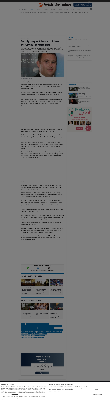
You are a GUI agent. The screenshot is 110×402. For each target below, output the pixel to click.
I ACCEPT (97, 389)
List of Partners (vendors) (54, 391)
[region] (55, 392)
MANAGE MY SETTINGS (97, 394)
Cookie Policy (15, 394)
